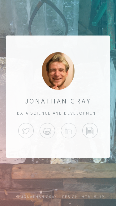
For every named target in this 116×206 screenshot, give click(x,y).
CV (90, 130)
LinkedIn (68, 130)
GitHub (47, 130)
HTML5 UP (93, 196)
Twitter (26, 130)
